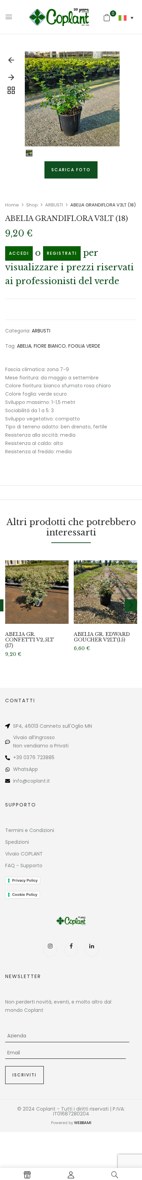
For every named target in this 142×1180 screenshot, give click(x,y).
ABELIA (24, 345)
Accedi (19, 253)
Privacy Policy (25, 880)
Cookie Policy (24, 894)
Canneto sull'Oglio (61, 726)
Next (11, 79)
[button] (106, 17)
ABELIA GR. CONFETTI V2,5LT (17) (29, 640)
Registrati (62, 253)
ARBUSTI (54, 205)
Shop (32, 205)
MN (88, 726)
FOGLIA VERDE (84, 345)
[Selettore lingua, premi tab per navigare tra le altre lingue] (126, 17)
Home (12, 205)
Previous (11, 61)
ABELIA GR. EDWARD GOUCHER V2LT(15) (102, 637)
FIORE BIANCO (50, 345)
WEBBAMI (82, 1122)
